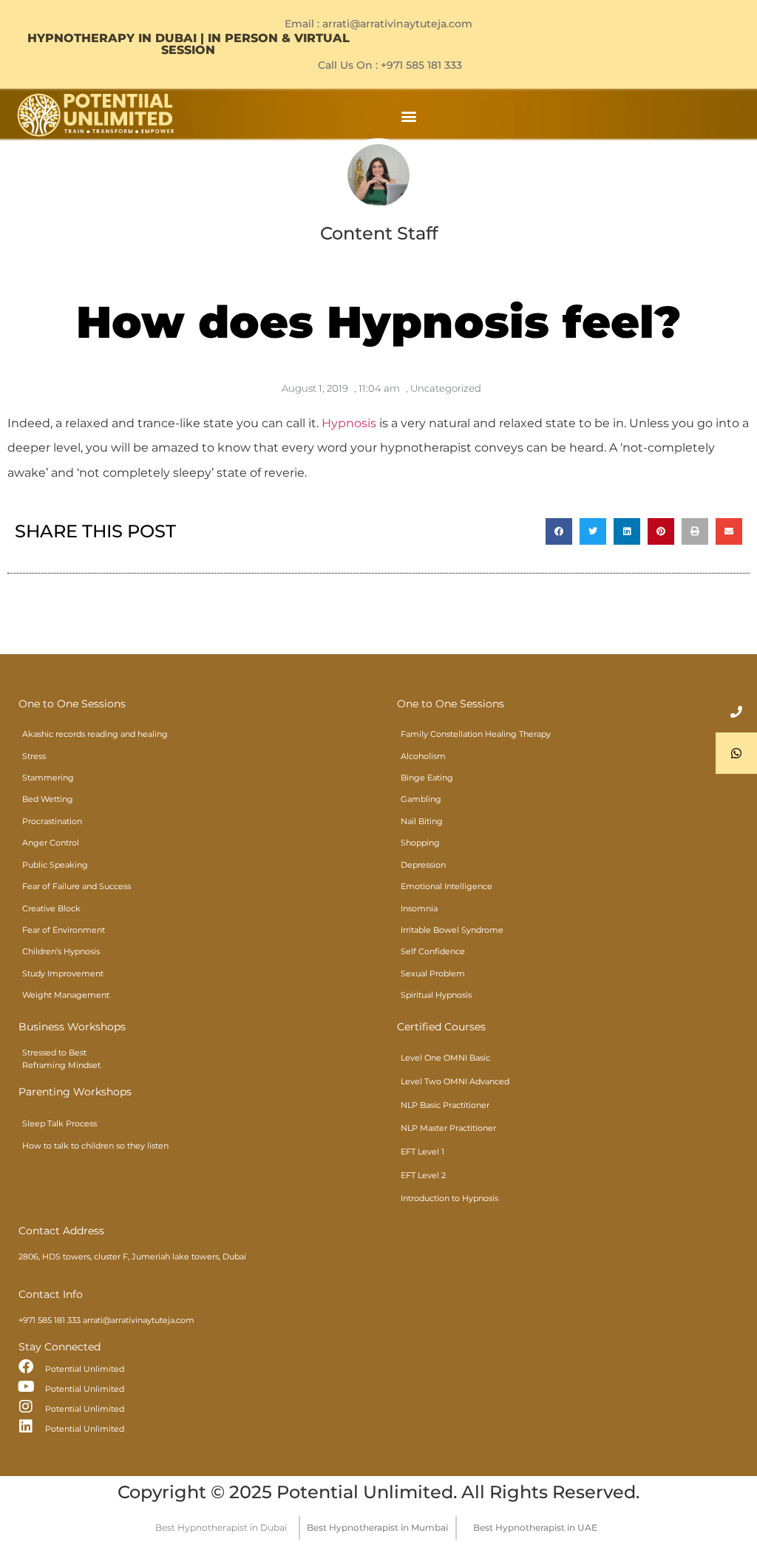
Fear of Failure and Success (76, 886)
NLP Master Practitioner (448, 1128)
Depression (423, 865)
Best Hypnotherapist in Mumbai (377, 1527)
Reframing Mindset (61, 1065)
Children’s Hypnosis (61, 951)
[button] (408, 115)
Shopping (420, 842)
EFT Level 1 (422, 1151)
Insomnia (419, 908)
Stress (34, 756)
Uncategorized (445, 388)
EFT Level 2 (423, 1175)
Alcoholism (423, 756)
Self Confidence (433, 951)
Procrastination (52, 821)
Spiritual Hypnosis (436, 995)
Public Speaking (55, 865)
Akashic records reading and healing (95, 734)
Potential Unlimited (84, 1369)
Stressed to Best (54, 1052)
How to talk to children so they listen (95, 1145)
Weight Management (65, 995)
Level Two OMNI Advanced (455, 1081)
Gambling (421, 799)
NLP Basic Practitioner (445, 1105)
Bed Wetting (47, 799)
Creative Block (51, 908)
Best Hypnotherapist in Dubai (221, 1527)
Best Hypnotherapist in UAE (535, 1527)
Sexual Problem (433, 973)
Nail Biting (422, 821)
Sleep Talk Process (59, 1123)
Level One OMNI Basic (445, 1058)
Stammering (48, 777)
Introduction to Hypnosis (449, 1198)
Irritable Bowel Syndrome (452, 930)
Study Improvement (62, 973)
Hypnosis (349, 423)
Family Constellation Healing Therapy (476, 734)
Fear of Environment (63, 930)
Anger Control (50, 842)
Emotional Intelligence (446, 886)
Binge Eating (427, 777)
